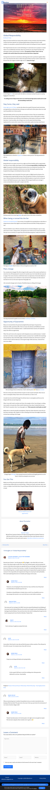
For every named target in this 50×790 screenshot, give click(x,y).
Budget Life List (11, 695)
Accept (41, 788)
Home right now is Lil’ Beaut (10, 107)
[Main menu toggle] (47, 2)
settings (35, 788)
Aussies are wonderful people (10, 221)
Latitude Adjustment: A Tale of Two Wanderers (19, 556)
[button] (25, 785)
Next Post (46, 545)
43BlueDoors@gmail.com (7, 779)
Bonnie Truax (14, 581)
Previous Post (5, 545)
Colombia (42, 390)
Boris (20, 215)
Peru (11, 94)
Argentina (20, 155)
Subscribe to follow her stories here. (35, 538)
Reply (45, 577)
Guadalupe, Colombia (30, 318)
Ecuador (11, 266)
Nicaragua (13, 474)
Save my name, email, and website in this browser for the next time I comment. (23, 762)
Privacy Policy (43, 778)
